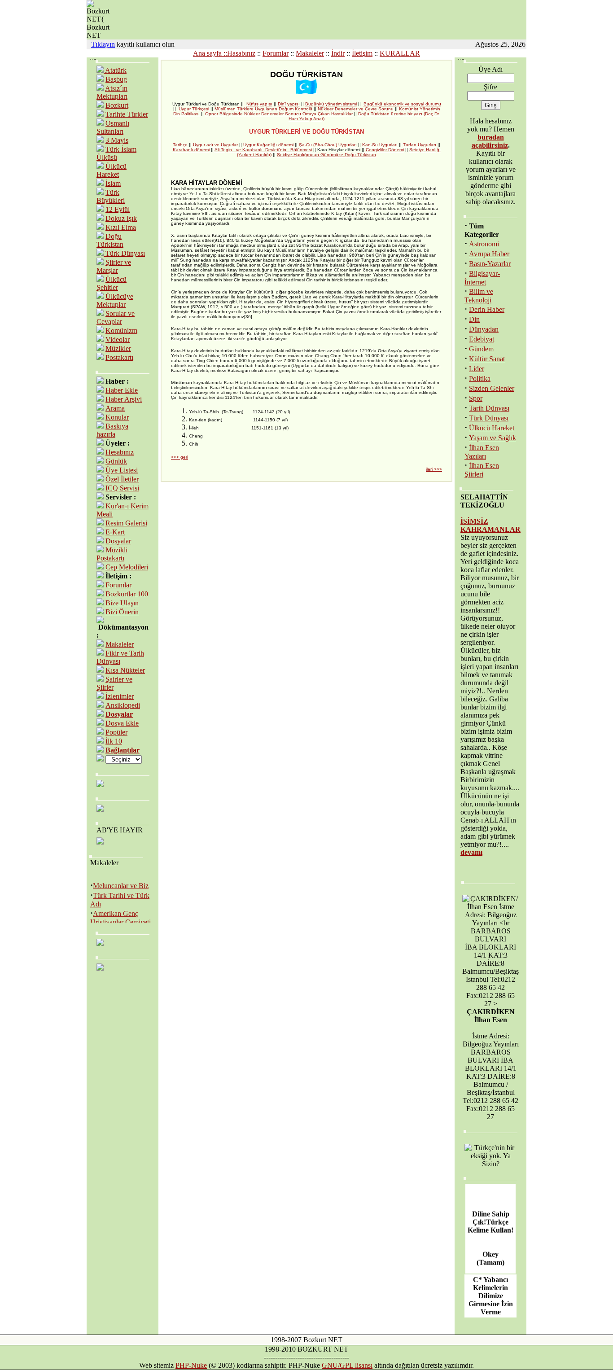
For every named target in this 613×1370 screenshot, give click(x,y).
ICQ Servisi (122, 488)
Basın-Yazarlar (490, 263)
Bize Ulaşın (122, 603)
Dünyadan (484, 329)
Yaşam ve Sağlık (492, 438)
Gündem (481, 349)
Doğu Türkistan (109, 240)
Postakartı (119, 357)
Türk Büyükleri (110, 196)
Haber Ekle (121, 390)
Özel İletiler (122, 479)
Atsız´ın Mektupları (111, 92)
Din (474, 319)
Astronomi (484, 244)
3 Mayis (116, 140)
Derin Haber (486, 309)
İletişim (362, 53)
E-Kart (115, 532)
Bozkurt (116, 105)
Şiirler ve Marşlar (113, 266)
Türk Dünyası (124, 253)
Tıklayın (103, 44)
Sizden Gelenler (491, 388)
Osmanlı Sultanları (112, 127)
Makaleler (310, 53)
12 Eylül (117, 209)
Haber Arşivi (123, 399)
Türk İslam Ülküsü (116, 153)
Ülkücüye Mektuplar (114, 300)
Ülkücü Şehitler (111, 283)
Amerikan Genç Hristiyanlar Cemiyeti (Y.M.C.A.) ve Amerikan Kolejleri (120, 921)
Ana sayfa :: (210, 53)
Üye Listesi (121, 470)
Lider (476, 368)
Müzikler (118, 348)
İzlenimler (119, 696)
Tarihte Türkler (126, 114)
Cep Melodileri (126, 567)
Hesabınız (119, 452)
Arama (115, 408)
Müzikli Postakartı (111, 554)
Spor (475, 398)
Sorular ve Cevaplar (115, 317)
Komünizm (121, 330)
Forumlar (276, 53)
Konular (117, 417)
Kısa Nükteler (125, 670)
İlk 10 (113, 741)
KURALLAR (400, 53)
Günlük (116, 461)
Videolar (117, 339)
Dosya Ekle (122, 723)
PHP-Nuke (191, 1365)
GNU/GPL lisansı (347, 1365)
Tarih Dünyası (489, 408)
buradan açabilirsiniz (490, 141)
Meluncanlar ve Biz (121, 880)
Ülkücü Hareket (111, 170)
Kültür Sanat (487, 359)
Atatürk (115, 70)
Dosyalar (118, 541)
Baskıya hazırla (112, 430)
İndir (338, 53)
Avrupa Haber (489, 254)
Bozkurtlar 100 (126, 594)
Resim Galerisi (126, 523)
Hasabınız (241, 53)
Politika (479, 378)
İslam (113, 183)
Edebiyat (481, 339)
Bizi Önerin (122, 612)
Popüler (116, 732)
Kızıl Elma (120, 227)
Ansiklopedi (122, 705)
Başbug (116, 79)
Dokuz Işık (121, 218)
